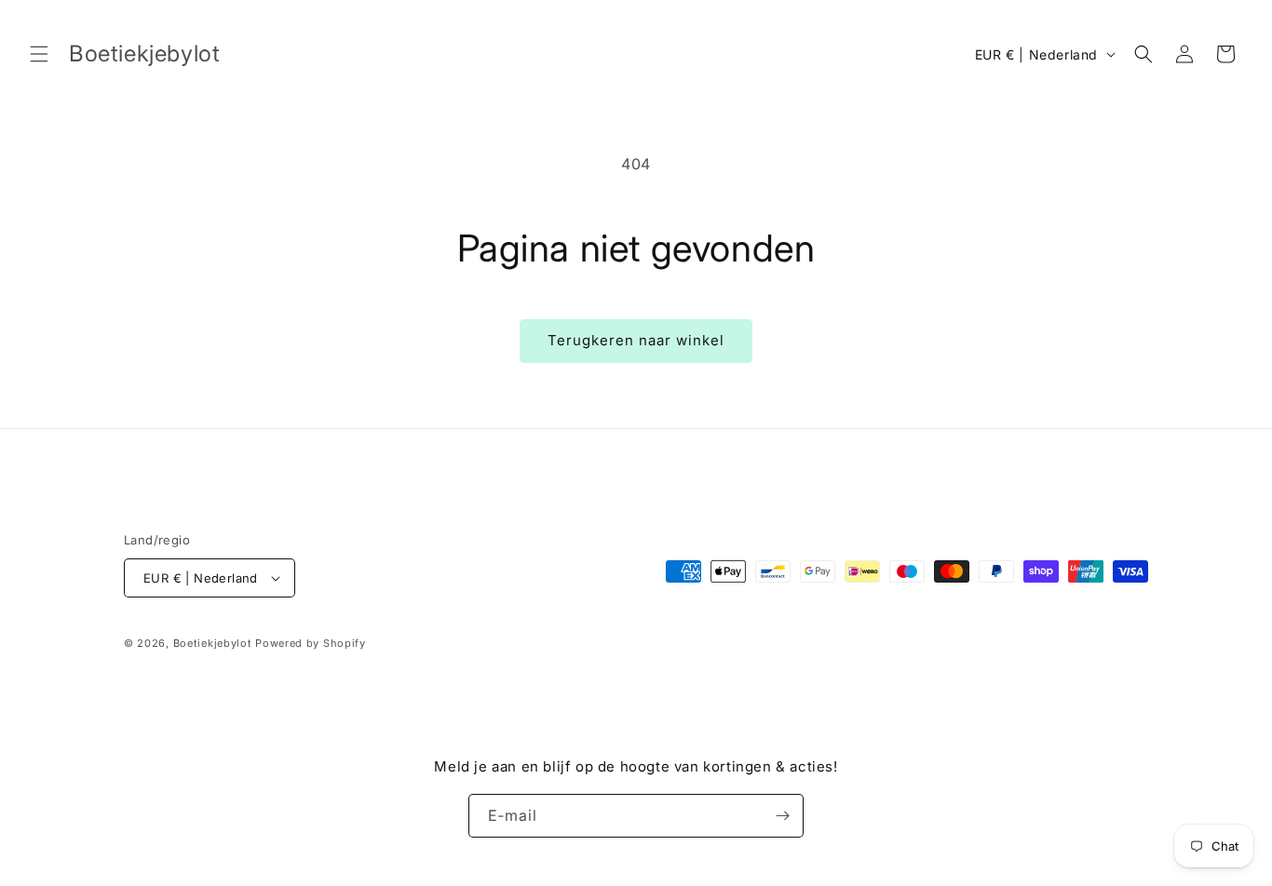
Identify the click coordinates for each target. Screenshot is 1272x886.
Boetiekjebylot (214, 643)
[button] (39, 54)
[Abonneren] (782, 816)
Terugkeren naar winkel (636, 340)
